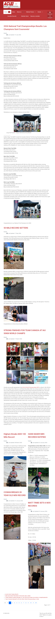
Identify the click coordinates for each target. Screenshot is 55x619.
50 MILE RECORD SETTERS (16, 228)
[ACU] (11, 4)
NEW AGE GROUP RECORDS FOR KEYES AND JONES (17, 596)
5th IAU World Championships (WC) (30, 387)
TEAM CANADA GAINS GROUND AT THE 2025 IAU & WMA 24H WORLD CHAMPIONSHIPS (26, 597)
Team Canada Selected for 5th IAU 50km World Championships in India (22, 599)
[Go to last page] (36, 603)
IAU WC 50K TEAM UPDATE (11, 594)
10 (30, 602)
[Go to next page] (33, 603)
